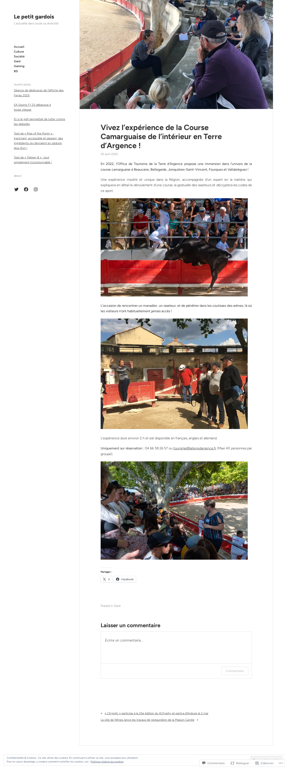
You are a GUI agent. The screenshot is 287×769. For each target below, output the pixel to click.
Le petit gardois (34, 16)
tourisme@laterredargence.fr (194, 448)
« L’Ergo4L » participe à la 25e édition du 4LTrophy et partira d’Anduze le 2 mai (156, 713)
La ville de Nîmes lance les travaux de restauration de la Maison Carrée (147, 720)
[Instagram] (35, 189)
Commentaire (235, 671)
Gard (117, 606)
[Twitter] (16, 189)
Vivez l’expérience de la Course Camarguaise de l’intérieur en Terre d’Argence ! (161, 136)
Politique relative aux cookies (107, 761)
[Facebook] (26, 189)
